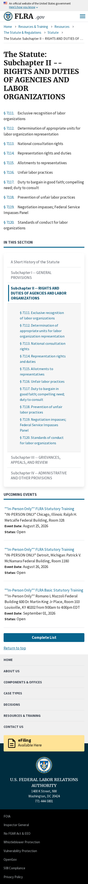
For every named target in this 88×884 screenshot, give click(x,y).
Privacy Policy (13, 877)
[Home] (8, 16)
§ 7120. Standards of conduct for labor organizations (42, 440)
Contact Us (13, 727)
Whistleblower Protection (22, 842)
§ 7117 (9, 182)
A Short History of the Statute (35, 261)
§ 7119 (9, 206)
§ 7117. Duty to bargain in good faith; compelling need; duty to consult (42, 394)
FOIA (7, 816)
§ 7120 (9, 222)
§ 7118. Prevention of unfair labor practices (41, 409)
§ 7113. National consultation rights (42, 346)
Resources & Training (33, 26)
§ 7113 (9, 143)
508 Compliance (14, 868)
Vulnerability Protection (20, 851)
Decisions (12, 704)
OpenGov (10, 859)
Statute (53, 32)
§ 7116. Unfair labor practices (42, 381)
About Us (12, 671)
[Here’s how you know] (44, 5)
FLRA (29, 16)
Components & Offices (23, 682)
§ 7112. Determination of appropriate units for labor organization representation (42, 330)
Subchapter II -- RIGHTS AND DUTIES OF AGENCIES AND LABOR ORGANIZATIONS (38, 293)
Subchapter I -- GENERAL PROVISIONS (31, 275)
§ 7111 (9, 113)
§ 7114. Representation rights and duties (43, 359)
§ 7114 (9, 153)
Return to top (15, 648)
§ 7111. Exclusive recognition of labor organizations (42, 315)
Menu (82, 16)
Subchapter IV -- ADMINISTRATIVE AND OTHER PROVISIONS (39, 475)
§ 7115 (9, 162)
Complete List (44, 637)
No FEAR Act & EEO (17, 833)
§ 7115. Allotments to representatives (36, 371)
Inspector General (16, 825)
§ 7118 (9, 197)
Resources (61, 26)
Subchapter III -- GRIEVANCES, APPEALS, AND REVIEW (35, 460)
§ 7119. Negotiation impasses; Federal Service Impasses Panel (43, 424)
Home (8, 26)
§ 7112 (9, 128)
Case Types (13, 693)
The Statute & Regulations (22, 32)
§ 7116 (9, 172)
